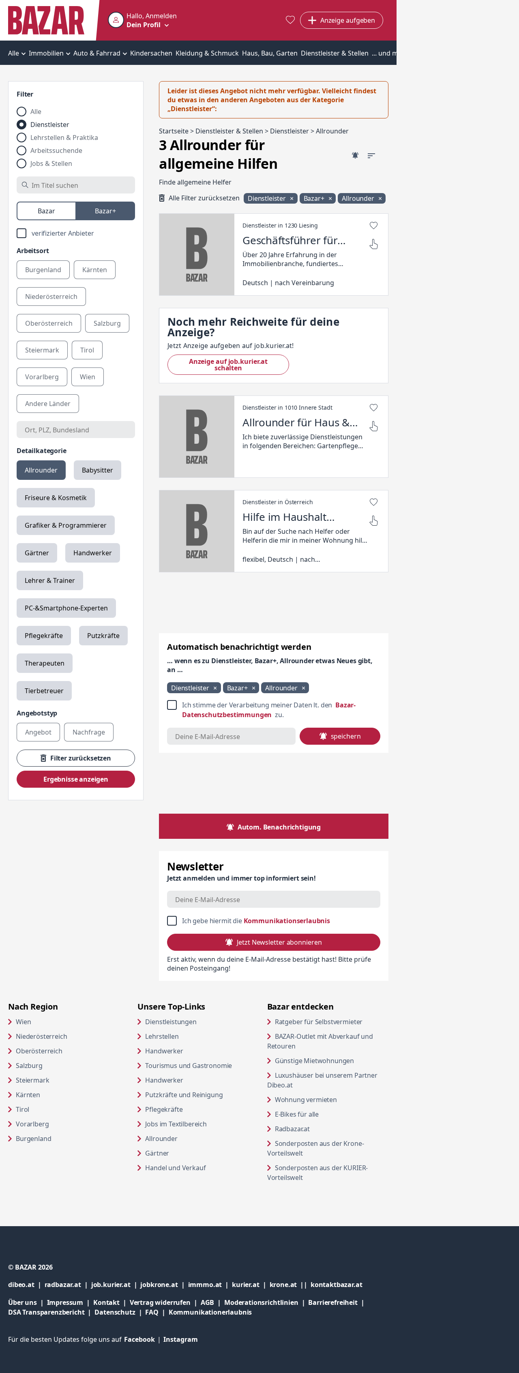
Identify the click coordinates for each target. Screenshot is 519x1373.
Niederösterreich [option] (51, 296)
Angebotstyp (37, 713)
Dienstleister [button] (267, 198)
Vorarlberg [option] (42, 376)
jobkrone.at (164, 1284)
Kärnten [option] (94, 269)
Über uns (22, 1302)
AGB (212, 1302)
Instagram (180, 1339)
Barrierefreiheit (337, 1302)
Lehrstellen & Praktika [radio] (64, 137)
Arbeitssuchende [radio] (56, 150)
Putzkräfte (103, 635)
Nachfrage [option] (89, 732)
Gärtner (37, 552)
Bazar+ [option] (105, 210)
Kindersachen (151, 53)
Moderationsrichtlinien (261, 1302)
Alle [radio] (35, 111)
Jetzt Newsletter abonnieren (279, 942)
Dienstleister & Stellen (335, 53)
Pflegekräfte (44, 635)
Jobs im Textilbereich (176, 1123)
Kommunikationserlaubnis (287, 920)
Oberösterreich (39, 1050)
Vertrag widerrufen (160, 1302)
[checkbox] (76, 233)
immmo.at (210, 1284)
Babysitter (97, 470)
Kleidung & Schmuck (207, 53)
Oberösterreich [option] (49, 323)
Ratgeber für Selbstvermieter (331, 1021)
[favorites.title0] (290, 20)
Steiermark (32, 1080)
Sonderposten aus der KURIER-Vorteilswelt (317, 1172)
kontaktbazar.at (336, 1284)
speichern (346, 736)
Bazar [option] (46, 210)
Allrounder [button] (358, 198)
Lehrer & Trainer (50, 580)
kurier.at (250, 1284)
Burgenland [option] (43, 269)
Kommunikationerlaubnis (210, 1312)
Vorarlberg (32, 1123)
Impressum (70, 1302)
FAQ (152, 1312)
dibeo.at (26, 1284)
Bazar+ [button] (315, 198)
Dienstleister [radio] (49, 124)
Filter (25, 94)
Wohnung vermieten (331, 1099)
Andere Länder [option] (48, 403)
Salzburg (29, 1065)
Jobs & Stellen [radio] (51, 163)
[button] (142, 20)
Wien (23, 1021)
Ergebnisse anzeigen (75, 779)
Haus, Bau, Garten (270, 53)
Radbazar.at (323, 1128)
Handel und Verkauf (175, 1167)
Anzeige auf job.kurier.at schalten (239, 364)
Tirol (22, 1109)
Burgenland (33, 1138)
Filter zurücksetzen (80, 758)
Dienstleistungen (170, 1021)
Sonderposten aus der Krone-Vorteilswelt (316, 1148)
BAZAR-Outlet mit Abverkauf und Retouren (320, 1041)
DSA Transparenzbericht (51, 1312)
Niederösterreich (41, 1036)
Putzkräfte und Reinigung (184, 1094)
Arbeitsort (33, 250)
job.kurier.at (116, 1284)
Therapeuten (44, 663)
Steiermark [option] (42, 350)
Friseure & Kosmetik (56, 497)
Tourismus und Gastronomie (188, 1065)
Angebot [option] (38, 732)
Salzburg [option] (107, 323)
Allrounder (41, 470)
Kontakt (106, 1302)
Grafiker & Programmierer (66, 525)
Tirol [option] (87, 350)
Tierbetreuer (44, 690)
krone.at (290, 1284)
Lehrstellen (161, 1036)
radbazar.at (68, 1284)
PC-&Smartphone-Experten (66, 608)
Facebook (143, 1339)
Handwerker (92, 552)
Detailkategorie (41, 450)
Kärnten (28, 1094)
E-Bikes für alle (328, 1114)
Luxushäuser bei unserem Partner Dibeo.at (322, 1080)
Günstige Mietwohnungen (331, 1060)
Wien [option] (87, 376)
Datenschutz (114, 1312)
